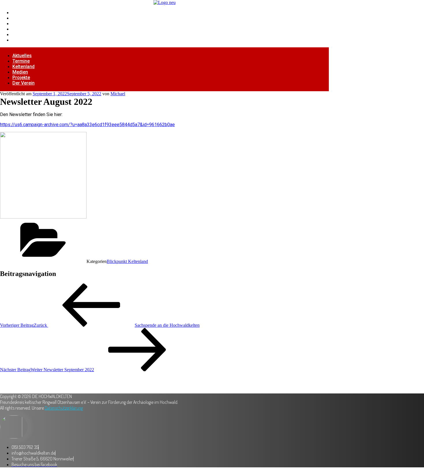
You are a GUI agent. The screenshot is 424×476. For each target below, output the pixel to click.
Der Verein (23, 40)
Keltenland (23, 23)
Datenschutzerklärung (64, 408)
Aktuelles (22, 12)
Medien (20, 29)
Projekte (21, 34)
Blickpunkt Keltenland (127, 261)
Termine (20, 18)
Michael (117, 93)
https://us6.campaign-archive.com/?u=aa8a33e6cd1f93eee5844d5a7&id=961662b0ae (87, 124)
